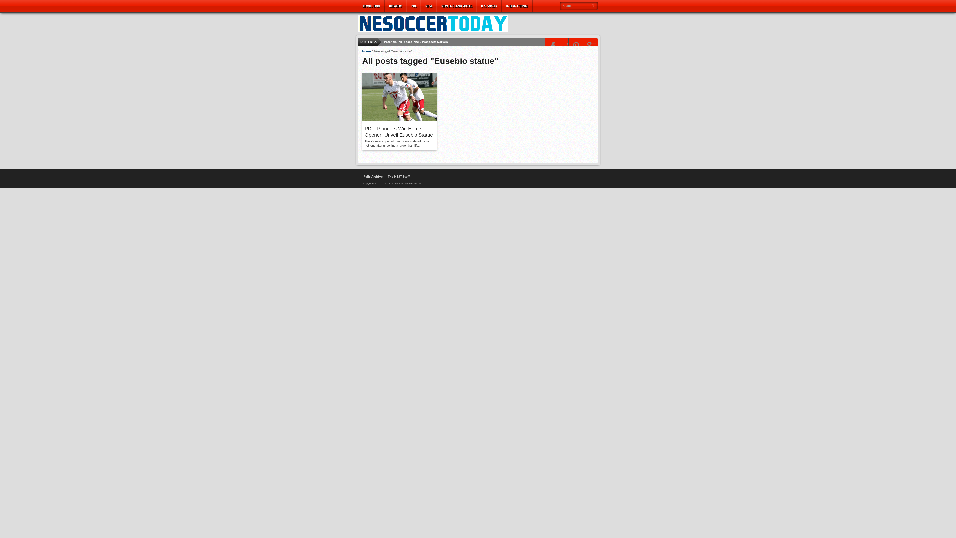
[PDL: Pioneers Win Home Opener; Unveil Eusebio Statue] (399, 120)
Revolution (371, 6)
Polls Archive (373, 176)
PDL (414, 6)
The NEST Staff (399, 176)
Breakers (395, 6)
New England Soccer (456, 6)
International (517, 6)
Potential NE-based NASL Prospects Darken (416, 42)
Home (366, 51)
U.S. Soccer (489, 6)
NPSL (428, 6)
